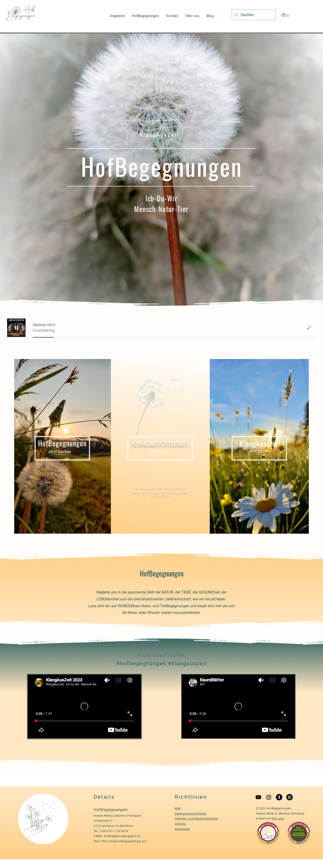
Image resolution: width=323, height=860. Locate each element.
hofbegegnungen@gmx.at (122, 836)
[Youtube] (258, 797)
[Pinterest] (289, 797)
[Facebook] (279, 797)
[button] (286, 14)
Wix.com (278, 818)
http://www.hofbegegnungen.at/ (124, 841)
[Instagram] (269, 797)
